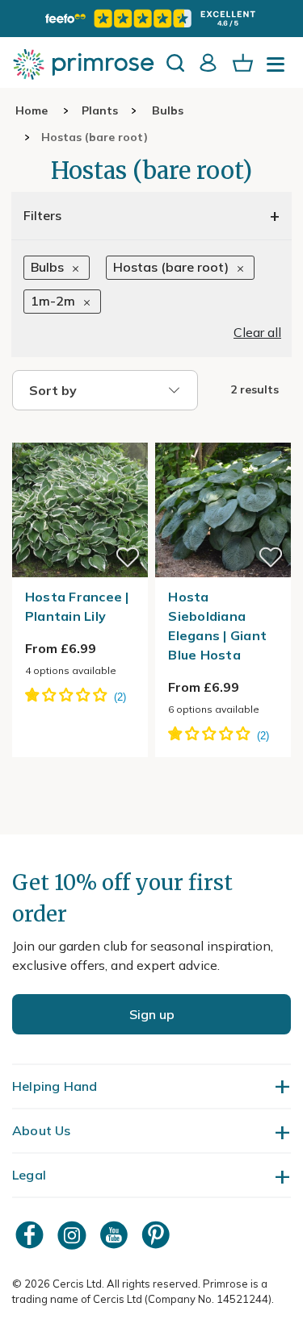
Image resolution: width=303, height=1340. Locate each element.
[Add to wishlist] (128, 557)
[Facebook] (31, 1234)
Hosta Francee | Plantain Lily (77, 606)
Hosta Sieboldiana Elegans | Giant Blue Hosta (217, 626)
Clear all (257, 332)
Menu (279, 69)
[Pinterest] (157, 1234)
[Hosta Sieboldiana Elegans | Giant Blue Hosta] (223, 433)
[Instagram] (73, 1234)
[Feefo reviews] (151, 18)
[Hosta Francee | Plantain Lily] (80, 433)
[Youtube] (115, 1234)
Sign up (152, 1014)
